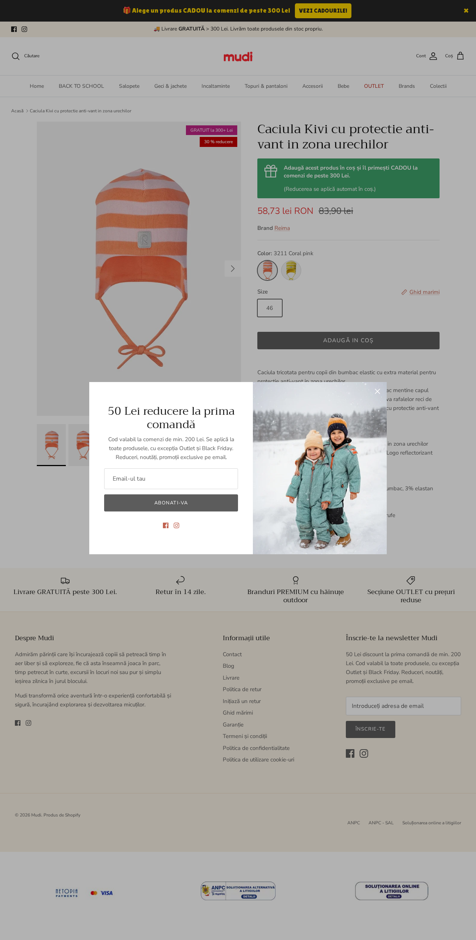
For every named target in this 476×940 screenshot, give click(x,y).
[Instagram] (176, 525)
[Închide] (377, 391)
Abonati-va (170, 503)
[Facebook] (165, 525)
